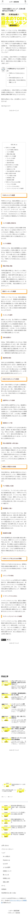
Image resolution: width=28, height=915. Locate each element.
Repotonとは (6, 860)
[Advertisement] (14, 126)
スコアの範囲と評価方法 (12, 149)
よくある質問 (6, 867)
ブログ (4, 639)
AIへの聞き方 (6, 856)
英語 (9, 639)
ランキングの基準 (11, 158)
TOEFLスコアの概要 (10, 147)
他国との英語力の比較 (10, 173)
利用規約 (3, 889)
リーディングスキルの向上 (13, 186)
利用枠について (7, 871)
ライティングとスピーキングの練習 (15, 188)
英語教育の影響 (10, 179)
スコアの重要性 (10, 151)
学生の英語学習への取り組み (13, 171)
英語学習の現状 (10, 162)
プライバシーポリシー (7, 849)
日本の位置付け (10, 160)
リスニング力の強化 (11, 184)
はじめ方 (5, 863)
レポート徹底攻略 (14, 1)
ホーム (3, 885)
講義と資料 (6, 882)
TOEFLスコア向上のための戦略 (12, 182)
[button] (25, 469)
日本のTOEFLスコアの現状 (11, 164)
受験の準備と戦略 (11, 154)
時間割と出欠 (6, 878)
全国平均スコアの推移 (12, 167)
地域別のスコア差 (11, 169)
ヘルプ (3, 852)
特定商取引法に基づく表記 (8, 893)
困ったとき (6, 874)
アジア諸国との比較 (11, 175)
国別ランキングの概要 (10, 156)
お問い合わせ (5, 845)
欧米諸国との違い (11, 177)
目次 (12, 144)
